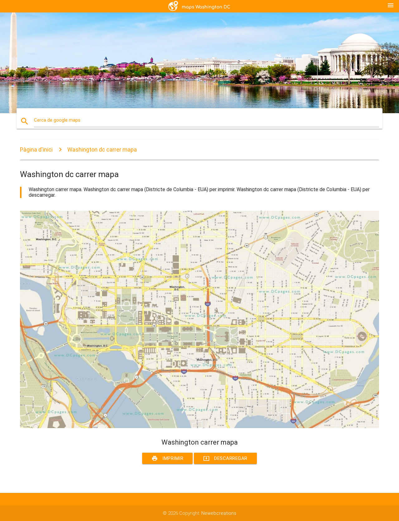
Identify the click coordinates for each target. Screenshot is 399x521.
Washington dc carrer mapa (102, 149)
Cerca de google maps (57, 120)
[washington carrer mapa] (199, 426)
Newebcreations (218, 513)
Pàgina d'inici (36, 149)
